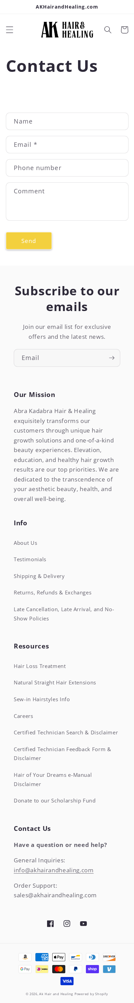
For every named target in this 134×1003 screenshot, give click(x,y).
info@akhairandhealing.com (54, 870)
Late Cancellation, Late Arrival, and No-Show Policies (64, 614)
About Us (25, 542)
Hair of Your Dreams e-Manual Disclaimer (53, 779)
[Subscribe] (111, 358)
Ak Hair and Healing (56, 994)
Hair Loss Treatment (40, 666)
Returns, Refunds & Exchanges (52, 592)
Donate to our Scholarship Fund (55, 800)
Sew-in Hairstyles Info (42, 699)
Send (28, 241)
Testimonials (30, 559)
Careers (23, 716)
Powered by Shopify (91, 994)
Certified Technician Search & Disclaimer (66, 732)
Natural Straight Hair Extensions (55, 682)
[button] (9, 30)
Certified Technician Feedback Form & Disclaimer (62, 754)
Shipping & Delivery (39, 576)
